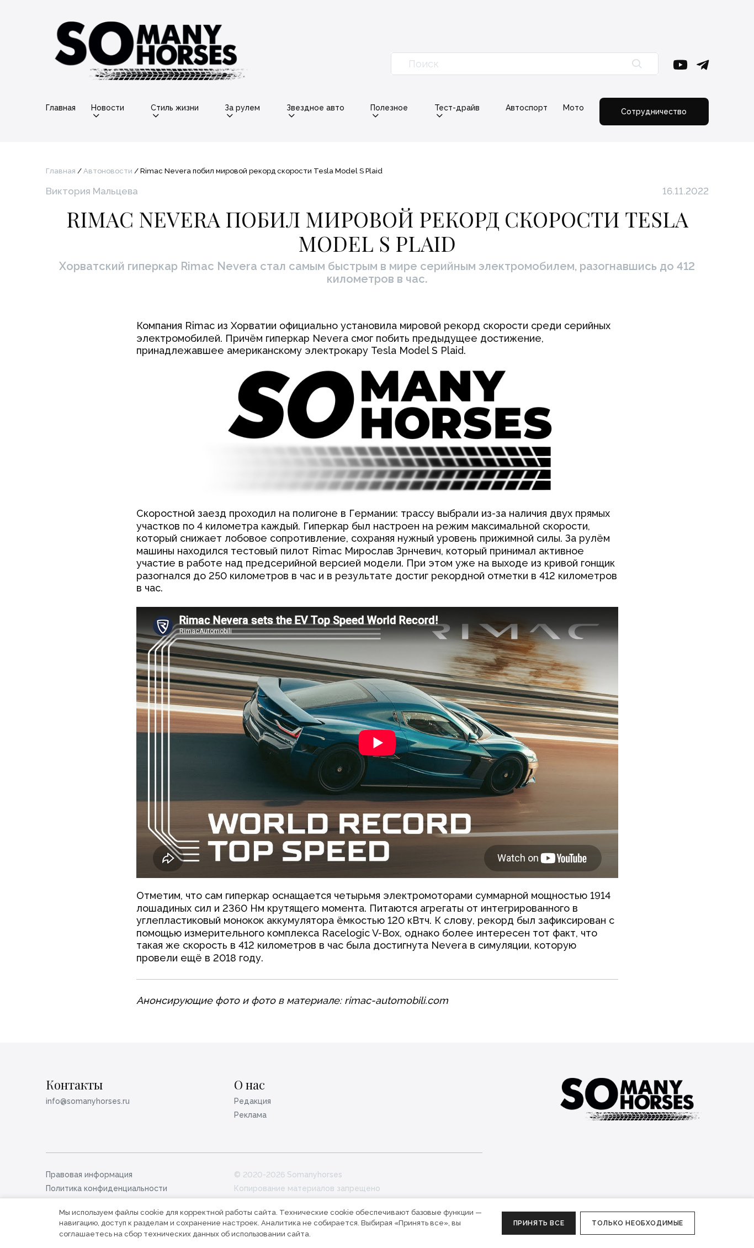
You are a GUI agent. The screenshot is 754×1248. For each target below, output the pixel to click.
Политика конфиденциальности (106, 1188)
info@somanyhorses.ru (88, 1101)
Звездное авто (315, 108)
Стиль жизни (175, 108)
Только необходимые (637, 1223)
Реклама (250, 1114)
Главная (61, 108)
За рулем (242, 108)
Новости (107, 108)
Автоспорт (527, 108)
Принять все (539, 1223)
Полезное (389, 108)
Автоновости (107, 171)
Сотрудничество (654, 111)
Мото (573, 108)
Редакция (252, 1101)
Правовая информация (89, 1174)
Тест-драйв (457, 108)
